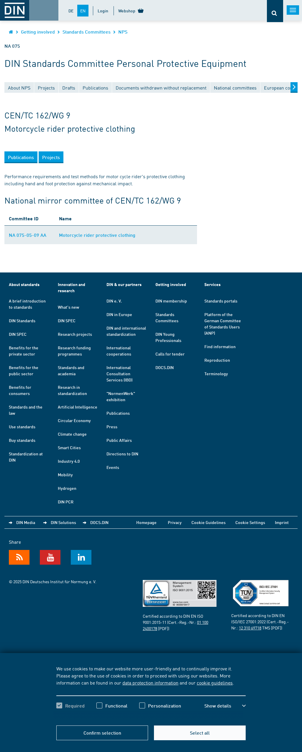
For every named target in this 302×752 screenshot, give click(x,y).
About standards (24, 284)
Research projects (75, 334)
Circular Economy (74, 420)
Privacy (175, 522)
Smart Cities (69, 447)
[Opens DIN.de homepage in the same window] (11, 31)
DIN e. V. (114, 300)
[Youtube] (50, 557)
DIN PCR (65, 501)
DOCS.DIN (164, 367)
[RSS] (19, 557)
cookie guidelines (215, 682)
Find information (220, 346)
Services (212, 284)
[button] (225, 705)
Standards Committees (87, 31)
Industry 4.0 (69, 461)
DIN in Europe (119, 314)
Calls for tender (170, 353)
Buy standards (22, 440)
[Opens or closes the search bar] (275, 11)
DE (70, 10)
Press (111, 426)
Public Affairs (119, 440)
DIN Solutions (63, 522)
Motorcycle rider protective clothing (97, 235)
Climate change (72, 434)
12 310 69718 (250, 628)
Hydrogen (67, 488)
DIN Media (25, 522)
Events (112, 467)
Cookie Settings (250, 522)
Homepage (146, 522)
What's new (68, 307)
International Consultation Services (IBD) (119, 373)
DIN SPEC (18, 334)
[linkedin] (81, 557)
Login (103, 10)
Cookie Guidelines (208, 522)
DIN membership (171, 300)
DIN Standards (22, 320)
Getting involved (38, 31)
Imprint (282, 522)
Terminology (216, 373)
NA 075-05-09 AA (27, 235)
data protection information (150, 682)
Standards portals (220, 300)
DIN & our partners (124, 284)
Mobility (65, 474)
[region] (151, 692)
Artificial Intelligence (77, 406)
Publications (118, 413)
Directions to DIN (122, 453)
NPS (122, 31)
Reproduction (217, 360)
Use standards (22, 426)
